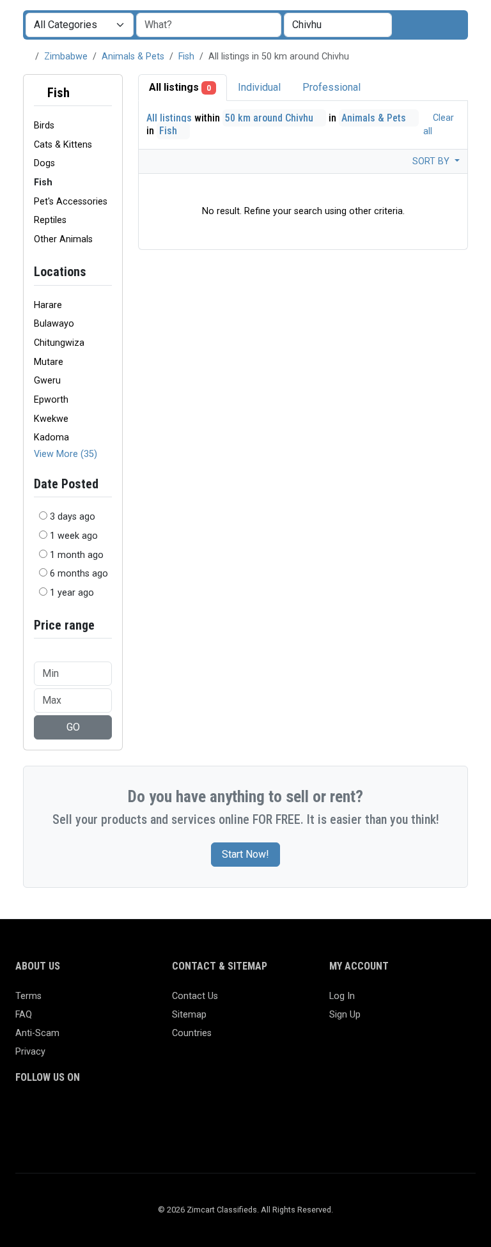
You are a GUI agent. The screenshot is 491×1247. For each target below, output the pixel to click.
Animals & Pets (133, 56)
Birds (44, 125)
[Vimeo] (153, 1113)
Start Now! (245, 854)
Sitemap (189, 1014)
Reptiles (50, 220)
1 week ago (74, 536)
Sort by (432, 161)
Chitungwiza (59, 342)
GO (73, 727)
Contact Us (195, 996)
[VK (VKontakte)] (23, 1134)
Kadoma (51, 437)
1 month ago (77, 555)
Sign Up (345, 1014)
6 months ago (79, 573)
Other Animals (63, 239)
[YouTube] (135, 1113)
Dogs (44, 163)
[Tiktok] (116, 1113)
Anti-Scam (37, 1033)
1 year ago (72, 592)
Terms (28, 996)
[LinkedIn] (79, 1113)
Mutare (48, 362)
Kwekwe (51, 419)
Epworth (51, 399)
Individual (259, 87)
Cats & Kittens (63, 144)
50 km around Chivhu (270, 118)
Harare (48, 305)
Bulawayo (54, 323)
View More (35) (65, 454)
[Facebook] (23, 1113)
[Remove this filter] (107, 93)
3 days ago (72, 516)
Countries (192, 1033)
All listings (180, 87)
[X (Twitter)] (42, 1113)
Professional (331, 87)
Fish (186, 56)
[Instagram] (60, 1113)
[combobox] (338, 25)
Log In (342, 996)
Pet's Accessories (70, 201)
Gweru (47, 380)
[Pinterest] (97, 1113)
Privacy (30, 1051)
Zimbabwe (66, 56)
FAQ (23, 1014)
